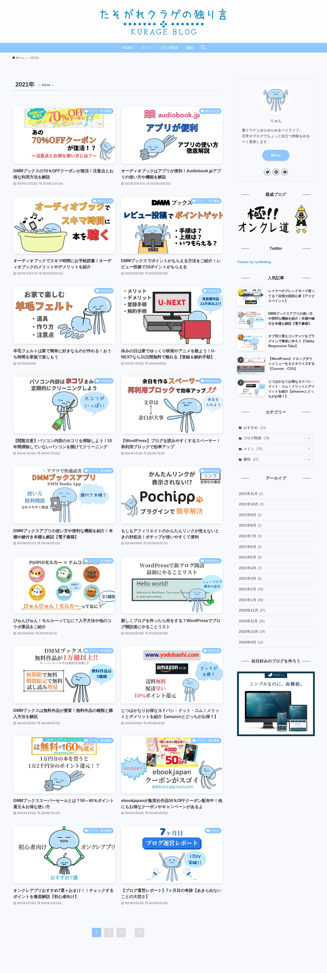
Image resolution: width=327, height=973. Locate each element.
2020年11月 (252, 621)
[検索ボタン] (203, 48)
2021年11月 (251, 494)
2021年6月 (250, 547)
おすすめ (254, 427)
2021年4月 (250, 568)
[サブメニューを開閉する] (309, 438)
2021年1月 (251, 600)
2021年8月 (250, 525)
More (276, 155)
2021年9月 (250, 515)
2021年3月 (250, 578)
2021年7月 (250, 536)
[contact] (284, 172)
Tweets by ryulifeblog (254, 262)
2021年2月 (251, 589)
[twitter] (267, 172)
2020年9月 (251, 642)
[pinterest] (276, 172)
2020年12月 (252, 610)
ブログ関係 (256, 438)
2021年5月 (250, 557)
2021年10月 (251, 504)
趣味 (251, 459)
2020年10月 (252, 631)
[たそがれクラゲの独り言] (163, 21)
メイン (252, 449)
